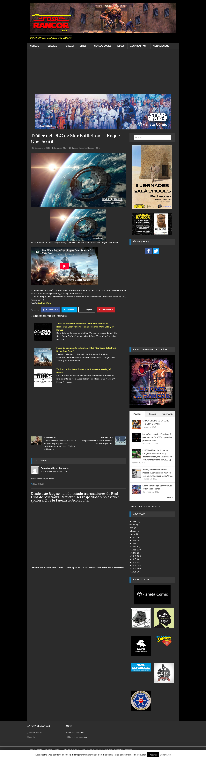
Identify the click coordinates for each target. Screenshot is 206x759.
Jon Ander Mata (61, 148)
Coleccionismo (161, 46)
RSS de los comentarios (76, 737)
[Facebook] (148, 251)
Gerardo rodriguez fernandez (55, 468)
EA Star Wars (44, 303)
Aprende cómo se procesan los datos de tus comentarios (98, 567)
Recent (152, 414)
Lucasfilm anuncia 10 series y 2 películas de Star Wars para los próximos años (157, 437)
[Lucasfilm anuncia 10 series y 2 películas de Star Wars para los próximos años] (136, 440)
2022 (135, 546)
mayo (133, 524)
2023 (135, 543)
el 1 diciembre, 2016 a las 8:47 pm (54, 471)
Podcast (69, 46)
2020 (136, 553)
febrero (134, 531)
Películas (52, 46)
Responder (38, 484)
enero (133, 534)
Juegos (121, 46)
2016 (136, 565)
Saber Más (165, 754)
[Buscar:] (152, 137)
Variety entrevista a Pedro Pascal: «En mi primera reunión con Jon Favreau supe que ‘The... (158, 472)
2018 (136, 559)
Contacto (31, 737)
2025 (135, 537)
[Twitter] (156, 251)
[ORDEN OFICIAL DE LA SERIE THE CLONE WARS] (136, 427)
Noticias (34, 46)
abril (132, 527)
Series (83, 46)
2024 (135, 540)
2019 (136, 556)
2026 (135, 521)
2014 (136, 572)
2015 (136, 568)
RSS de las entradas (75, 732)
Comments (167, 414)
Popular (137, 414)
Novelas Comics (102, 46)
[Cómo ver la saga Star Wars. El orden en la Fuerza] (136, 492)
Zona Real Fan (138, 46)
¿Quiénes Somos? (34, 732)
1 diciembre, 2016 (42, 148)
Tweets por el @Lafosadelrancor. (144, 506)
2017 (136, 562)
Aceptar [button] (153, 755)
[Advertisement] (103, 73)
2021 (136, 549)
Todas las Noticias (86, 148)
